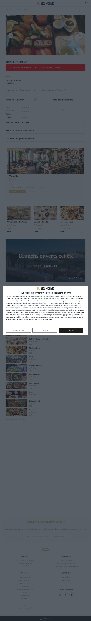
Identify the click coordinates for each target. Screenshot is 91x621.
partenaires (19, 296)
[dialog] (45, 310)
